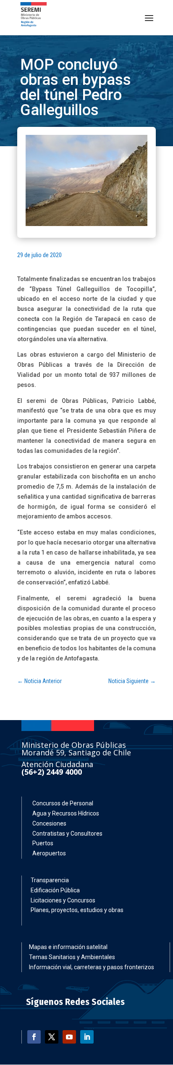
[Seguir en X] (51, 1037)
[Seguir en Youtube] (69, 1037)
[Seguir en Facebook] (34, 1037)
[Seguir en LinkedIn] (87, 1037)
